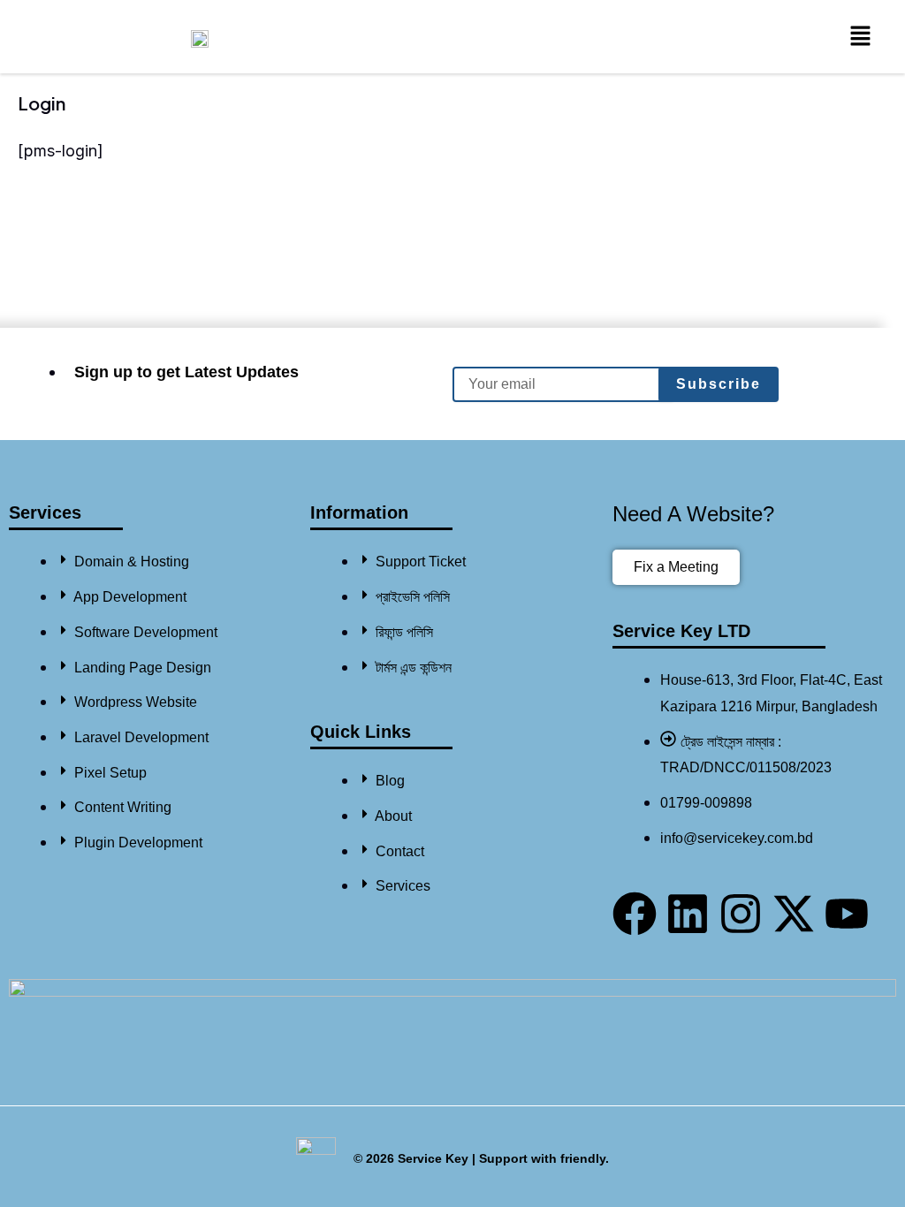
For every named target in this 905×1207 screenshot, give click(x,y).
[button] (860, 37)
